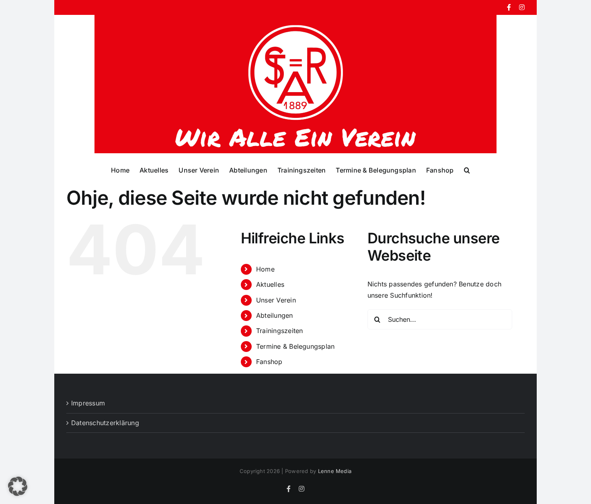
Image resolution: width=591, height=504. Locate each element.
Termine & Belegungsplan (295, 346)
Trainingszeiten (279, 331)
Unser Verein (276, 300)
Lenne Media (335, 471)
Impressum (88, 403)
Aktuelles (270, 284)
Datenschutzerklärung (105, 423)
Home (265, 269)
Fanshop (269, 362)
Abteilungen (274, 315)
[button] (467, 170)
